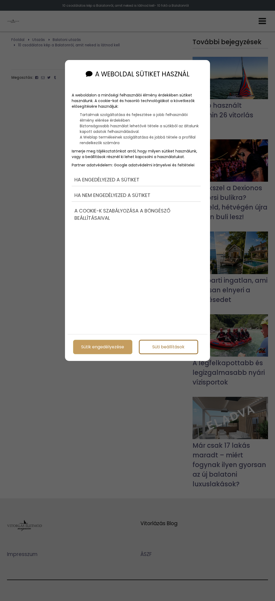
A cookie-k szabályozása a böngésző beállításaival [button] (122, 214)
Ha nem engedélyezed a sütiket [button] (112, 195)
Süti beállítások (168, 347)
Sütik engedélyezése (102, 347)
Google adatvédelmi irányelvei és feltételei (154, 165)
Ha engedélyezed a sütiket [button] (106, 179)
